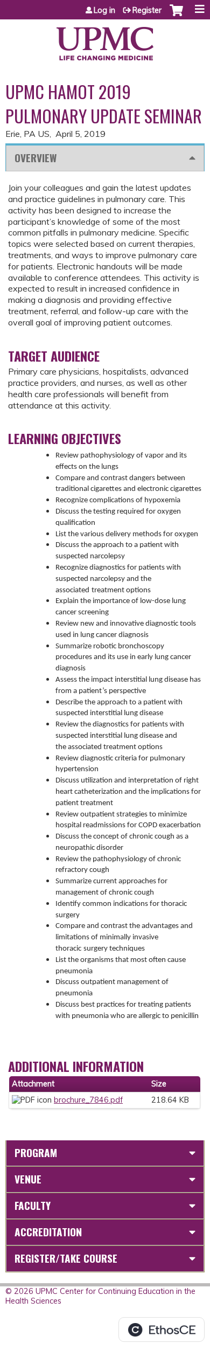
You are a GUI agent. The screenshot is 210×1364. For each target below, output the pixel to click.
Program (36, 1152)
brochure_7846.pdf (88, 1100)
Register (147, 10)
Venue (28, 1179)
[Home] (105, 39)
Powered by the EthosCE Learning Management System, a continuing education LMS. (161, 1329)
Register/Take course (66, 1258)
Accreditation (48, 1232)
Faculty (33, 1205)
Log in (104, 10)
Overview (36, 157)
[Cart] (176, 15)
